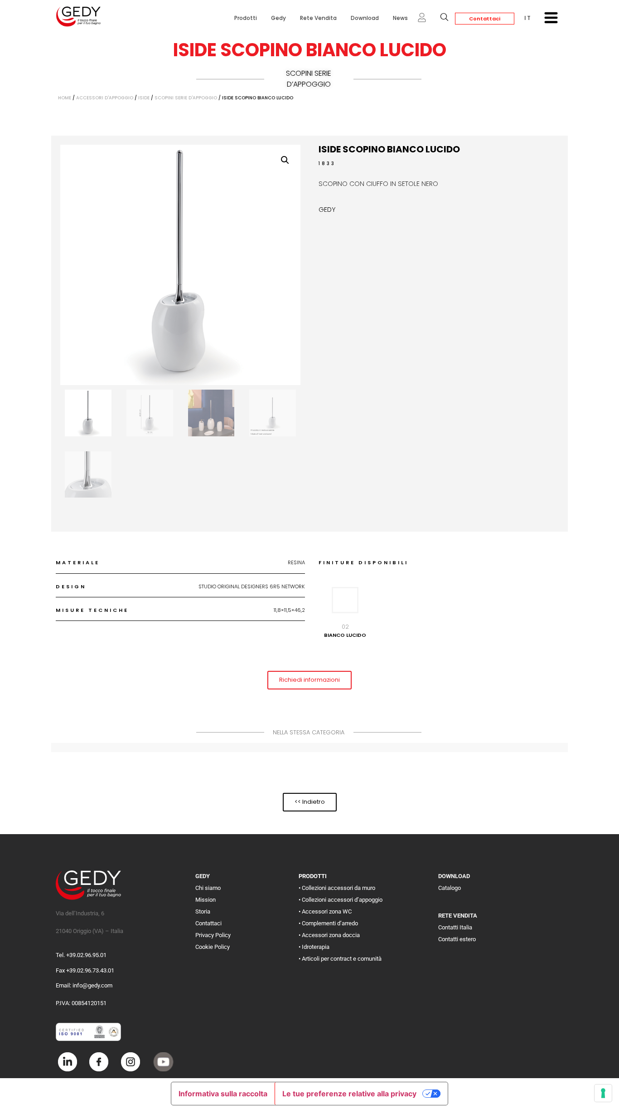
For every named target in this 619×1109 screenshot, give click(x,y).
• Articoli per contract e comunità (340, 958)
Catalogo (449, 887)
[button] (285, 160)
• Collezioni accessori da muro (337, 887)
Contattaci (484, 18)
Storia (202, 911)
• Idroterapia (314, 946)
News (400, 18)
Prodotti (245, 18)
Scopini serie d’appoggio (308, 78)
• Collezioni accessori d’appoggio (340, 899)
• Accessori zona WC (325, 911)
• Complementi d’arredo (328, 923)
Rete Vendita (318, 18)
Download (365, 18)
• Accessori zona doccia (329, 935)
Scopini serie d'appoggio (186, 98)
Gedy (278, 18)
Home (64, 98)
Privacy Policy (213, 935)
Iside (144, 98)
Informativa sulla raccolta (223, 1093)
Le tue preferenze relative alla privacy (349, 1093)
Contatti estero (457, 939)
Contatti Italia (455, 927)
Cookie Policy (212, 946)
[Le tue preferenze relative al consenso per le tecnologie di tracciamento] (603, 1093)
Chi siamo (208, 887)
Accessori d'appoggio (104, 98)
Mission (205, 899)
